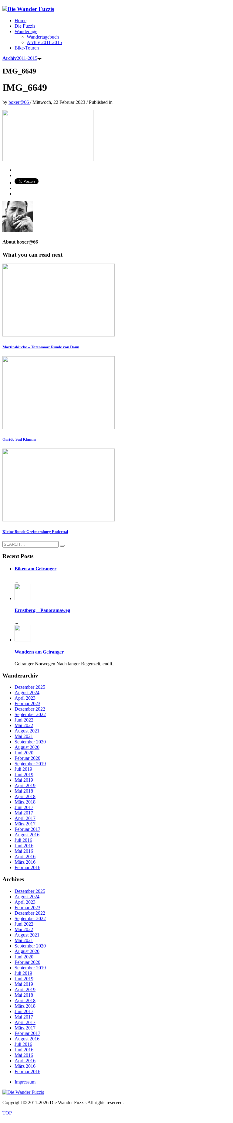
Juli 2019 (23, 769)
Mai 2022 (24, 725)
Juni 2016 (24, 845)
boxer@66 (19, 102)
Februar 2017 (27, 829)
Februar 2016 (27, 867)
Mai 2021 (24, 736)
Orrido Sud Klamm (19, 439)
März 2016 (25, 862)
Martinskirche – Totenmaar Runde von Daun (40, 347)
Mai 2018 (24, 791)
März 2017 (25, 823)
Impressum (25, 1081)
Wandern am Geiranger (39, 651)
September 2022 (30, 714)
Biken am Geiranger (35, 568)
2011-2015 (19, 58)
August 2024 (27, 692)
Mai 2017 (24, 812)
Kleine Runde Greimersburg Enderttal (35, 531)
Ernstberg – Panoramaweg (42, 610)
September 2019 (30, 763)
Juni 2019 (24, 774)
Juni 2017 (24, 807)
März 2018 (25, 801)
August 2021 (27, 730)
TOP (7, 1112)
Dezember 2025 (30, 687)
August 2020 (27, 747)
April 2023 (25, 698)
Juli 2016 (23, 840)
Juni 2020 (24, 752)
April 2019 (25, 785)
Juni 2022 (24, 719)
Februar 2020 (27, 758)
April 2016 (25, 856)
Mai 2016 (24, 851)
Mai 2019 (24, 780)
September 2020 (30, 741)
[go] (62, 546)
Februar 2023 (27, 703)
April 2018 (25, 796)
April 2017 (25, 818)
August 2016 (27, 834)
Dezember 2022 (30, 709)
